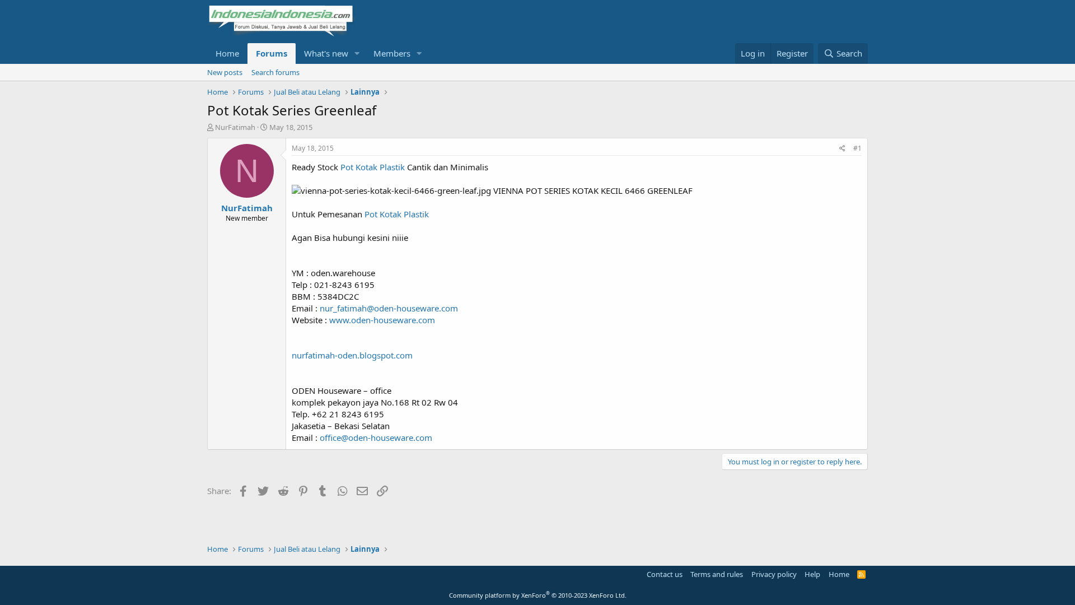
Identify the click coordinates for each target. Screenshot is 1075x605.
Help (812, 574)
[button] (357, 53)
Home (227, 53)
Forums (271, 53)
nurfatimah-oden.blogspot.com (352, 355)
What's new (326, 53)
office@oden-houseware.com (376, 437)
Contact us (665, 574)
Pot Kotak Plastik (373, 167)
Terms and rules (716, 574)
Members (391, 53)
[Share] (842, 148)
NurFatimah (235, 127)
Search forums (275, 72)
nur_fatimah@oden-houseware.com (389, 308)
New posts (224, 72)
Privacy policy (774, 574)
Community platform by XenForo (538, 595)
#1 (857, 148)
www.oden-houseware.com (382, 319)
